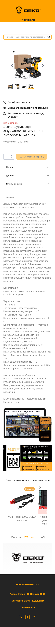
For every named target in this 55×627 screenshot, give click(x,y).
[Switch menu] (5, 7)
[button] (48, 37)
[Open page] (27, 10)
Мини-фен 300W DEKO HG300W (22, 518)
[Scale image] (24, 423)
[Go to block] (27, 558)
